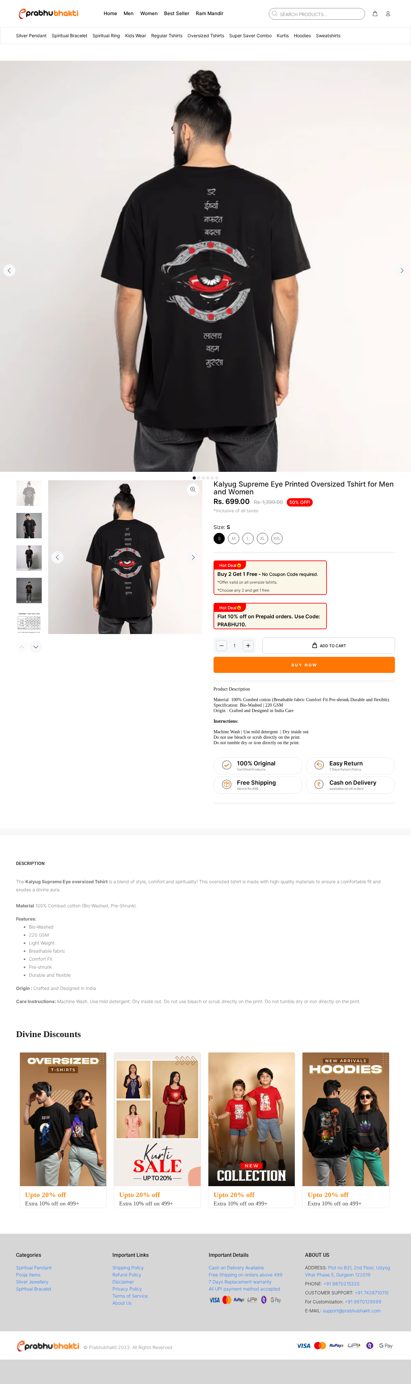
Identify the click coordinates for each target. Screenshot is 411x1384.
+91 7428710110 (372, 1292)
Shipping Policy (128, 1267)
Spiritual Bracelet (33, 1288)
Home (110, 13)
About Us (122, 1303)
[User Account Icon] (388, 14)
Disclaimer (123, 1281)
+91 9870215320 (341, 1283)
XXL (277, 538)
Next (402, 270)
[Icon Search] (274, 13)
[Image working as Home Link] (48, 13)
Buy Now (304, 665)
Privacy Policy (127, 1288)
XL (262, 538)
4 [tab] (207, 478)
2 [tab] (198, 478)
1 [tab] (194, 478)
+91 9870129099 (363, 1301)
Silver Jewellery (32, 1281)
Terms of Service (130, 1296)
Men (129, 13)
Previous (9, 270)
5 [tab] (212, 478)
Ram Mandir (209, 13)
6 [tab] (216, 478)
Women (149, 13)
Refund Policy (126, 1274)
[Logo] (48, 1345)
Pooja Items (28, 1274)
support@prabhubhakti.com (351, 1310)
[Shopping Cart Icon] (375, 14)
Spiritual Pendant (34, 1267)
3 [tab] (203, 478)
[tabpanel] (205, 266)
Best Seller (176, 13)
